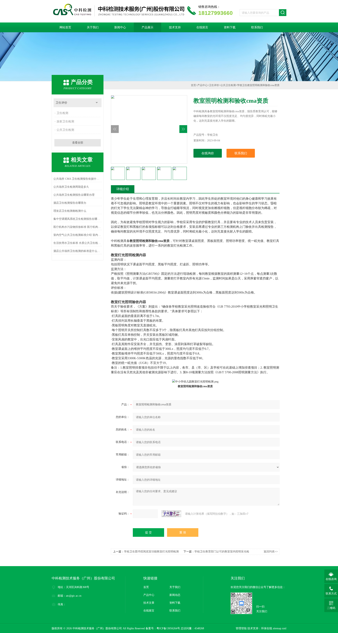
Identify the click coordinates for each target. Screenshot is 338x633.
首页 (193, 85)
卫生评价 (61, 102)
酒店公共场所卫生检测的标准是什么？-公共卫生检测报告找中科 (77, 251)
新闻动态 (174, 594)
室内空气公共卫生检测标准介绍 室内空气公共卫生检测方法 (77, 234)
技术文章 (148, 602)
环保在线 (266, 628)
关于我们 (93, 27)
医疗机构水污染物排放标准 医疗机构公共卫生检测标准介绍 (77, 226)
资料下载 (230, 27)
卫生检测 (62, 113)
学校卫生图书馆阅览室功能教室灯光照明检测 (151, 551)
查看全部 (77, 142)
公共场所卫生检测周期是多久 (71, 186)
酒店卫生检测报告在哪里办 (69, 202)
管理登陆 (241, 628)
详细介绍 (122, 189)
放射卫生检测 (65, 121)
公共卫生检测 (65, 129)
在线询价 (207, 153)
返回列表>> (271, 551)
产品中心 (202, 85)
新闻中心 (120, 27)
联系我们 (257, 27)
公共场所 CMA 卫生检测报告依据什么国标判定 (77, 178)
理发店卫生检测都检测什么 (69, 210)
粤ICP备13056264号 (168, 628)
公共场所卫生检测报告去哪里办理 (73, 194)
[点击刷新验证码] (171, 513)
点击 (97, 102)
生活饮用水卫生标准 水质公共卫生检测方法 (77, 243)
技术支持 (175, 27)
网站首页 (65, 27)
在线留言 (202, 27)
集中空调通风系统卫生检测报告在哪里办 (77, 218)
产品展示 (147, 27)
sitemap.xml (279, 628)
